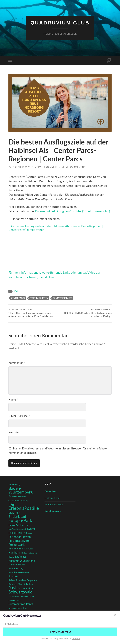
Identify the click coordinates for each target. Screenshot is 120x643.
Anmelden (50, 491)
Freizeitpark (16, 544)
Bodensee (22, 497)
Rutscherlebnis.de (25, 588)
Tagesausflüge (15, 608)
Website (13, 432)
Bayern (12, 496)
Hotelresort (32, 553)
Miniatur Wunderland (21, 560)
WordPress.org (53, 511)
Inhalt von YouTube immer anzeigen (36, 219)
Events (31, 528)
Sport (19, 600)
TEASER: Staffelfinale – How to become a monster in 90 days (88, 313)
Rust (12, 588)
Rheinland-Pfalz (15, 584)
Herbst (24, 553)
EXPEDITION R (15, 533)
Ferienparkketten (39, 298)
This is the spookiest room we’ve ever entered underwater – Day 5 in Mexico (30, 313)
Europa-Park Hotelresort (19, 525)
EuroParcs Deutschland (17, 529)
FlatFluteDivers (19, 540)
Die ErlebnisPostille (23, 506)
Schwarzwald (20, 592)
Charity (24, 501)
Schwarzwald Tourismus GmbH (21, 597)
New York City (15, 568)
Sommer (11, 600)
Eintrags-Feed (52, 498)
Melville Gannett (46, 167)
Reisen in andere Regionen (22, 580)
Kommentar (16, 363)
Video (17, 291)
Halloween (28, 549)
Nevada (21, 565)
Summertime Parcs (62, 298)
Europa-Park (20, 521)
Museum (12, 565)
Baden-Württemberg (20, 490)
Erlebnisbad (17, 516)
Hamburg (14, 552)
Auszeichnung (14, 485)
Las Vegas (20, 556)
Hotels (11, 557)
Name (13, 399)
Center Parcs (18, 298)
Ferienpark (28, 533)
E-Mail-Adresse (19, 416)
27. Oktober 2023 (19, 167)
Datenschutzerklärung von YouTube (72, 211)
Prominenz (13, 576)
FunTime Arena (15, 549)
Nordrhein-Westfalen (18, 573)
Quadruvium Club (60, 23)
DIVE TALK (14, 513)
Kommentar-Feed (54, 504)
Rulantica (28, 584)
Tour (25, 608)
